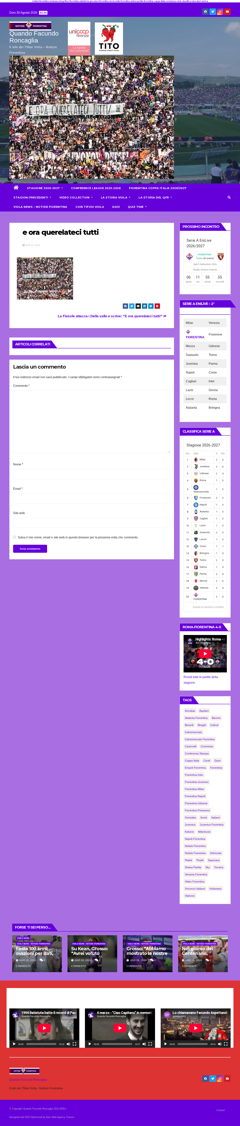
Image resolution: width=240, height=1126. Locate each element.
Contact (220, 1110)
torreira (218, 867)
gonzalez (190, 817)
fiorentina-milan (194, 789)
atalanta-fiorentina (196, 717)
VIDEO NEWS (23, 938)
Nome (18, 464)
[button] (229, 197)
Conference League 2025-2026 (96, 188)
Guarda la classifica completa (208, 607)
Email (18, 488)
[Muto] (68, 1044)
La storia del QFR (154, 197)
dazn (217, 760)
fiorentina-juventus (196, 781)
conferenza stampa (197, 753)
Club (196, 453)
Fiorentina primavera (197, 810)
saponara (214, 860)
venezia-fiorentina (196, 874)
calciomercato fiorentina (200, 739)
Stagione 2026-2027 (44, 188)
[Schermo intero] (74, 1044)
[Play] (14, 1044)
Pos (188, 453)
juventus (190, 824)
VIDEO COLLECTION (75, 197)
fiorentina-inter (194, 774)
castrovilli (190, 746)
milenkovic (204, 831)
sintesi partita (193, 867)
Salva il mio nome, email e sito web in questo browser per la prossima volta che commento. (78, 537)
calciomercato (193, 732)
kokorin (189, 831)
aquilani (204, 710)
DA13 (116, 207)
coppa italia (192, 760)
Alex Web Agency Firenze (60, 1117)
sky (208, 867)
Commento (21, 385)
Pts (223, 453)
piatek (188, 860)
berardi (189, 725)
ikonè (203, 817)
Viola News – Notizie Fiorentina (40, 207)
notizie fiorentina (195, 853)
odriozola (215, 853)
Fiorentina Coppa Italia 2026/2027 (158, 188)
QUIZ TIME (136, 207)
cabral (214, 725)
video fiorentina (194, 881)
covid (206, 760)
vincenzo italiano (195, 888)
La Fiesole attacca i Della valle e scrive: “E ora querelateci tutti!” (110, 316)
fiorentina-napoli (195, 796)
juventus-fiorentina (212, 824)
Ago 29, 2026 (28, 960)
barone (216, 717)
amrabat (190, 710)
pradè (200, 860)
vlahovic (190, 895)
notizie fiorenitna (195, 845)
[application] (44, 1028)
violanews (215, 888)
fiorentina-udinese (196, 803)
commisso (207, 746)
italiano (215, 817)
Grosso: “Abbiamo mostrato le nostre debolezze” (147, 953)
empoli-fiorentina (195, 767)
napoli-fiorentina (195, 838)
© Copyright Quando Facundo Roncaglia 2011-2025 (37, 1108)
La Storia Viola (114, 197)
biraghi (202, 725)
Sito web (19, 513)
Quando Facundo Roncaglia (34, 37)
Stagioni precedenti (31, 197)
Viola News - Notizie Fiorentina (33, 944)
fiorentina (216, 767)
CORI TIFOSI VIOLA (90, 207)
